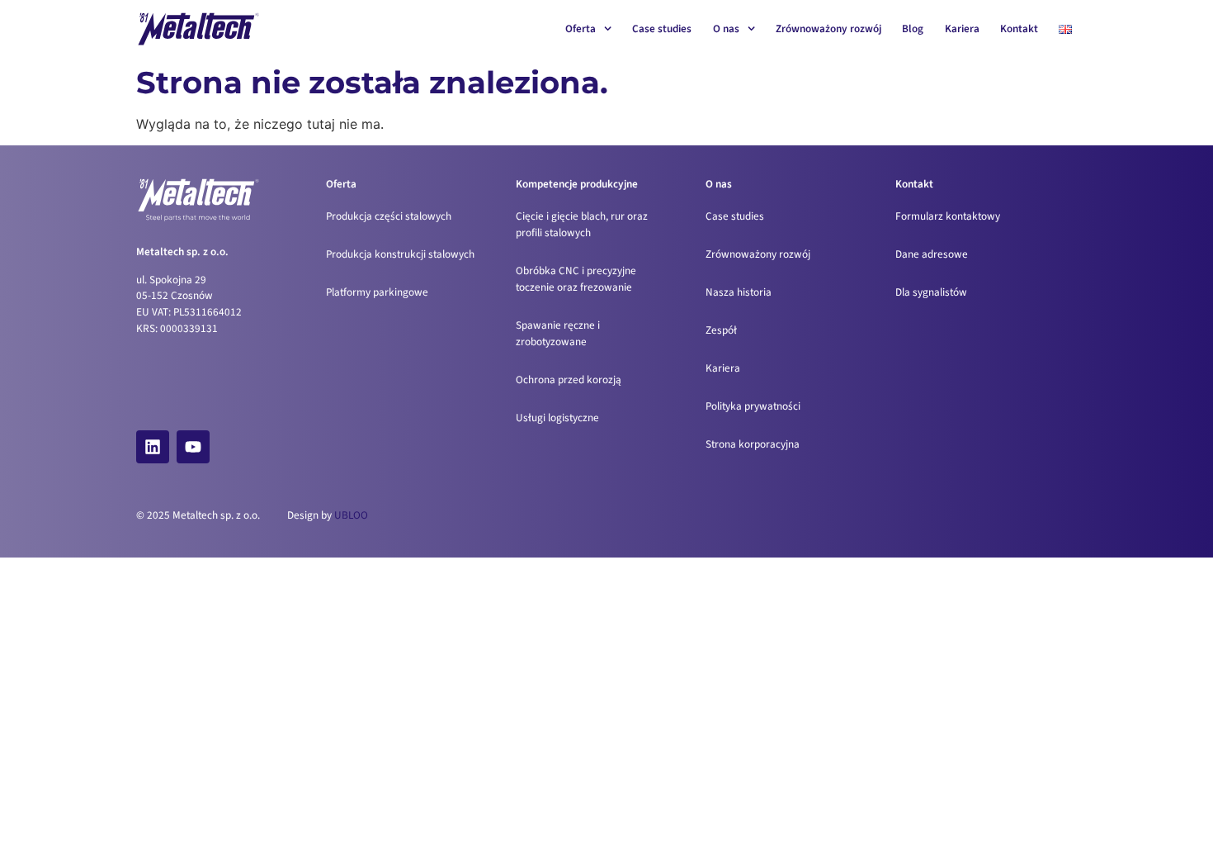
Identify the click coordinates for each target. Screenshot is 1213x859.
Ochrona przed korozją (568, 379)
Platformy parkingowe (377, 292)
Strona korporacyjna (753, 444)
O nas (726, 28)
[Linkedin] (152, 446)
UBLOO (351, 515)
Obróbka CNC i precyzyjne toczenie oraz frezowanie (576, 279)
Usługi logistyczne (557, 417)
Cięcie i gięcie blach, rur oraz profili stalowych (582, 224)
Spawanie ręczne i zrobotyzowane (558, 333)
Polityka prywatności (753, 406)
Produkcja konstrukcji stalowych (400, 254)
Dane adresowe (931, 254)
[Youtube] (193, 446)
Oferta (580, 28)
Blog (912, 28)
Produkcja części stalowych (388, 216)
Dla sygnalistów (931, 292)
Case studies (661, 28)
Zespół (721, 330)
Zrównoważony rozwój (828, 28)
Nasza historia (739, 292)
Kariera (962, 28)
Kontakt (1019, 28)
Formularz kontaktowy (947, 216)
